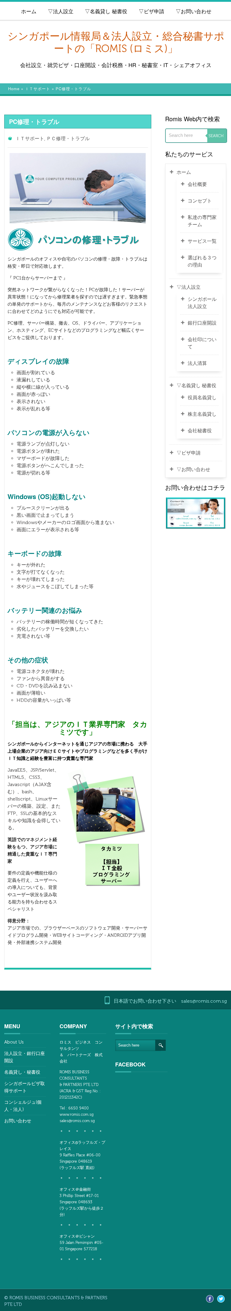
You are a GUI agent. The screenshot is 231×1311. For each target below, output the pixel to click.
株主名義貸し (202, 414)
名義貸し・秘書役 (22, 1072)
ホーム (28, 11)
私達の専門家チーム (202, 220)
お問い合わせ (17, 1121)
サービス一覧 (202, 241)
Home (14, 88)
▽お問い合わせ (193, 11)
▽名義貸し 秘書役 (106, 11)
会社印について (202, 343)
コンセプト (200, 201)
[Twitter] (221, 1298)
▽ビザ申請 (151, 11)
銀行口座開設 (202, 323)
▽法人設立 (60, 11)
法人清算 (197, 363)
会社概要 (197, 184)
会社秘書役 (200, 430)
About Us (14, 1042)
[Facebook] (210, 1298)
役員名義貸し (202, 397)
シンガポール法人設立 (202, 302)
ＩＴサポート (37, 88)
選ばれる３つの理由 (202, 261)
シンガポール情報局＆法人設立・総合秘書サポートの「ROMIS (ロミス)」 (116, 42)
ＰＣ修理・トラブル (68, 138)
